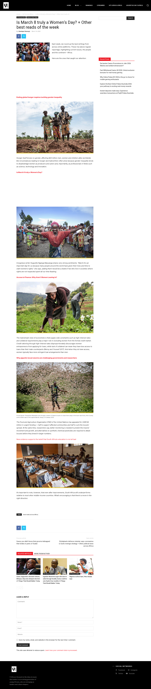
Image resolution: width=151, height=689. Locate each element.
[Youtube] (126, 673)
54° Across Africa (27, 14)
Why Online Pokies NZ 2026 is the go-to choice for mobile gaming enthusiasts (117, 78)
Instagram (134, 670)
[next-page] (21, 587)
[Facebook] (18, 36)
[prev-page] (17, 587)
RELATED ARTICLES (25, 554)
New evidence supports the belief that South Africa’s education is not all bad (46, 439)
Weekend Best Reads (32, 17)
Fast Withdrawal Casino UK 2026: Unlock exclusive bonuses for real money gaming (117, 71)
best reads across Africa (30, 514)
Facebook (121, 670)
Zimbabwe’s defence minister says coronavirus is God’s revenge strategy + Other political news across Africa (76, 543)
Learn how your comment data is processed (61, 650)
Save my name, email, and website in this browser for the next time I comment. (47, 640)
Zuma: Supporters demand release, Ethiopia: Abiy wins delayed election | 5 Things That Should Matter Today (28, 579)
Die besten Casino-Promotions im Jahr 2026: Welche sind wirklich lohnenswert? (115, 65)
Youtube (132, 673)
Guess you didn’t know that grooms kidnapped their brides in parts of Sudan (33, 542)
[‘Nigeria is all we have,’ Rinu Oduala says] (81, 566)
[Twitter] (24, 36)
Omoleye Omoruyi (24, 31)
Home (18, 14)
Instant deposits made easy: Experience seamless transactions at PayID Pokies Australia (117, 92)
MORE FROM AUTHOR (42, 554)
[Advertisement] (54, 79)
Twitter (120, 673)
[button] (148, 5)
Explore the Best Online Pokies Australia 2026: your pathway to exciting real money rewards (116, 85)
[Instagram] (128, 670)
